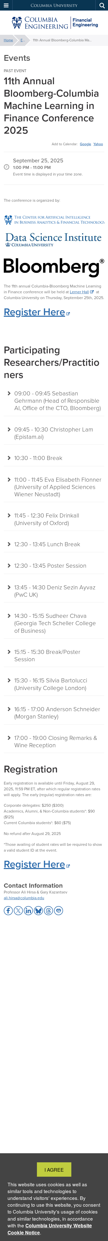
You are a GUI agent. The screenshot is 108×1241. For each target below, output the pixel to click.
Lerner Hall (79, 292)
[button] (6, 5)
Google (85, 144)
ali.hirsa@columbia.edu (24, 898)
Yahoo (98, 144)
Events (25, 40)
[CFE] (54, 22)
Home (8, 40)
